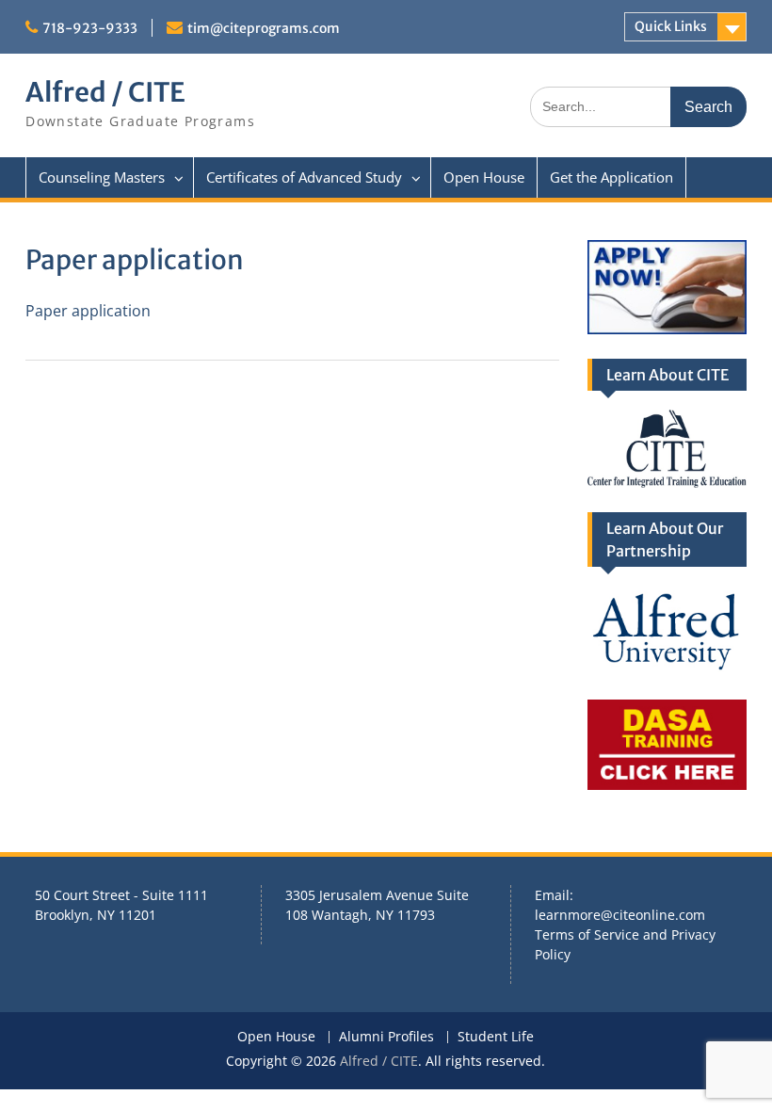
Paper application (88, 310)
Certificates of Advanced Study (304, 177)
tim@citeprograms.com (263, 28)
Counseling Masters (102, 177)
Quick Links (671, 26)
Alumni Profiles (386, 1037)
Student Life (496, 1037)
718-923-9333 (89, 28)
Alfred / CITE (105, 92)
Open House (483, 177)
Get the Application (611, 177)
